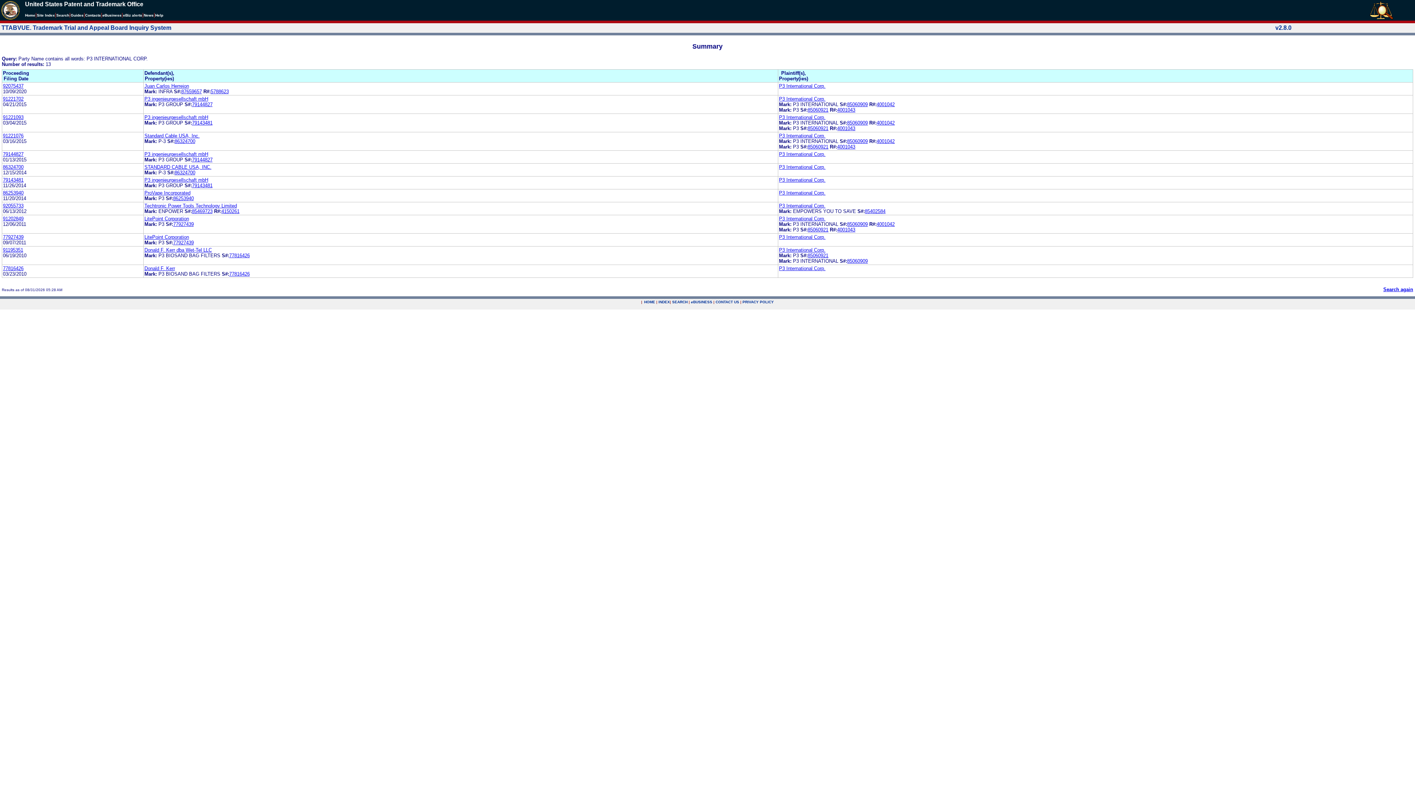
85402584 (875, 211)
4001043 (846, 110)
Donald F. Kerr (159, 268)
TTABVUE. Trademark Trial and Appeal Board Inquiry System (86, 28)
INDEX (664, 302)
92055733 (13, 206)
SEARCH (680, 302)
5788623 (220, 91)
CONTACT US (727, 302)
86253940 (13, 193)
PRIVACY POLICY (758, 302)
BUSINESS (701, 302)
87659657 (191, 91)
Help (159, 15)
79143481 (202, 123)
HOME (649, 302)
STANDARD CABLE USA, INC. (178, 167)
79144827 (202, 104)
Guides (77, 15)
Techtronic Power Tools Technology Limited (190, 206)
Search (62, 15)
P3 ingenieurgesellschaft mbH (176, 99)
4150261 (230, 211)
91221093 (13, 117)
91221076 (13, 136)
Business (112, 15)
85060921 (818, 110)
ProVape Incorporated (167, 193)
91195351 (13, 250)
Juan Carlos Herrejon (166, 86)
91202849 (13, 218)
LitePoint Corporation (166, 218)
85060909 (857, 104)
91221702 (13, 99)
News (149, 15)
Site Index (46, 15)
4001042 (886, 104)
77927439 (183, 224)
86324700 (185, 141)
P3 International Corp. (802, 86)
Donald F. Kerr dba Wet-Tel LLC (178, 250)
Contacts (93, 15)
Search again (1398, 289)
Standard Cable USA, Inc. (172, 136)
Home (30, 15)
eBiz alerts (132, 15)
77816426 (239, 255)
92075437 (13, 86)
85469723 (202, 211)
